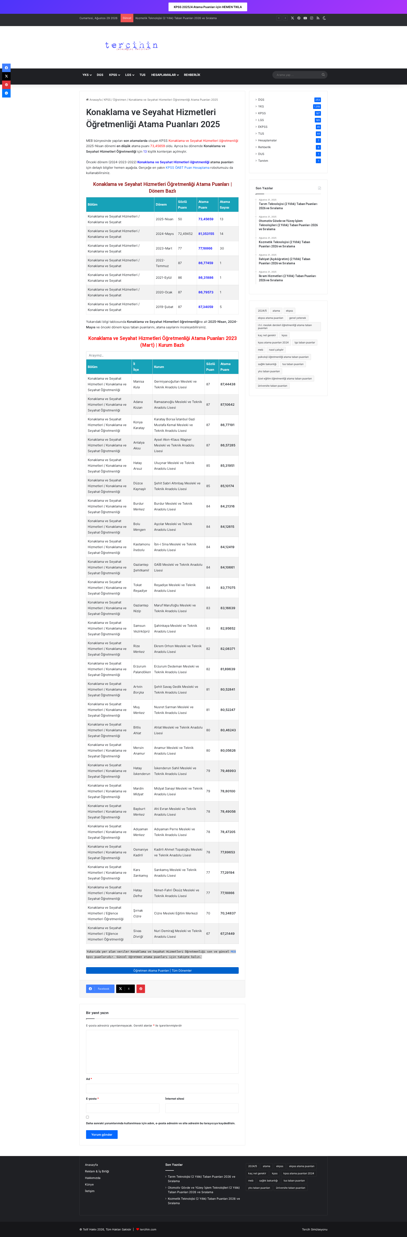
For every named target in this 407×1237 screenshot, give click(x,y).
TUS (142, 75)
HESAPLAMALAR (163, 75)
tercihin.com (148, 1229)
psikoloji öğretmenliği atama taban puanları (283, 356)
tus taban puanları (293, 364)
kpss (284, 335)
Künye (89, 1184)
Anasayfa (95, 99)
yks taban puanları (269, 371)
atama (276, 310)
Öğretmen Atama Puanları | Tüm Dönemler (162, 970)
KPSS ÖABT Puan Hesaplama (187, 168)
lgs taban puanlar (305, 342)
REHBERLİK (192, 75)
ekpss (289, 310)
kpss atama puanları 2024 (273, 342)
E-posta (92, 1098)
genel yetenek (297, 317)
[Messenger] (6, 93)
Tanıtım (263, 160)
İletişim (90, 1191)
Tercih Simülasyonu (315, 1229)
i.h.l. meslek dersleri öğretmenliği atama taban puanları (285, 326)
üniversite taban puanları (272, 385)
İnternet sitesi (174, 1098)
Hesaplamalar (267, 140)
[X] (6, 76)
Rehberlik (264, 147)
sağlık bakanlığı (267, 364)
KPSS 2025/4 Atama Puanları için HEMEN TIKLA (208, 7)
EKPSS (263, 126)
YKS (85, 75)
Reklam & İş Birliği (97, 1171)
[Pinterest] (141, 989)
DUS (261, 154)
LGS (128, 75)
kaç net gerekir (267, 335)
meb (260, 349)
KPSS (113, 75)
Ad (89, 1079)
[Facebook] (6, 68)
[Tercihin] (130, 47)
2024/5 (262, 310)
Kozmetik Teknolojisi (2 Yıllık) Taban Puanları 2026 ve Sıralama (176, 18)
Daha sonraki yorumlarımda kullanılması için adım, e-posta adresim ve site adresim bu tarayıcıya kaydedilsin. (160, 1123)
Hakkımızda (92, 1178)
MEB (233, 951)
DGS (100, 75)
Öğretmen (119, 99)
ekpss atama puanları (270, 317)
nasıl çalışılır (276, 349)
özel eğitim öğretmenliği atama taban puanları (285, 378)
